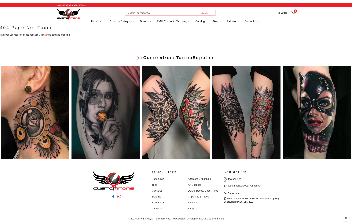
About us (96, 21)
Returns (231, 21)
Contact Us (158, 202)
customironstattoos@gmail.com (245, 185)
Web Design (179, 219)
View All (192, 202)
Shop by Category (121, 21)
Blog (215, 21)
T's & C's (157, 208)
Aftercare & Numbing (199, 179)
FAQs (191, 208)
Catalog (200, 21)
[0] (293, 13)
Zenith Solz (218, 219)
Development (194, 219)
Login (283, 12)
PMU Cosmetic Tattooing (172, 21)
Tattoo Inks (158, 179)
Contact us (251, 21)
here (46, 35)
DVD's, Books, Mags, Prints (203, 190)
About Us (157, 190)
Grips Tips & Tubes (198, 196)
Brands (144, 21)
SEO (205, 219)
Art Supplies (194, 184)
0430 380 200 (233, 179)
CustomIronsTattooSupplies (178, 57)
